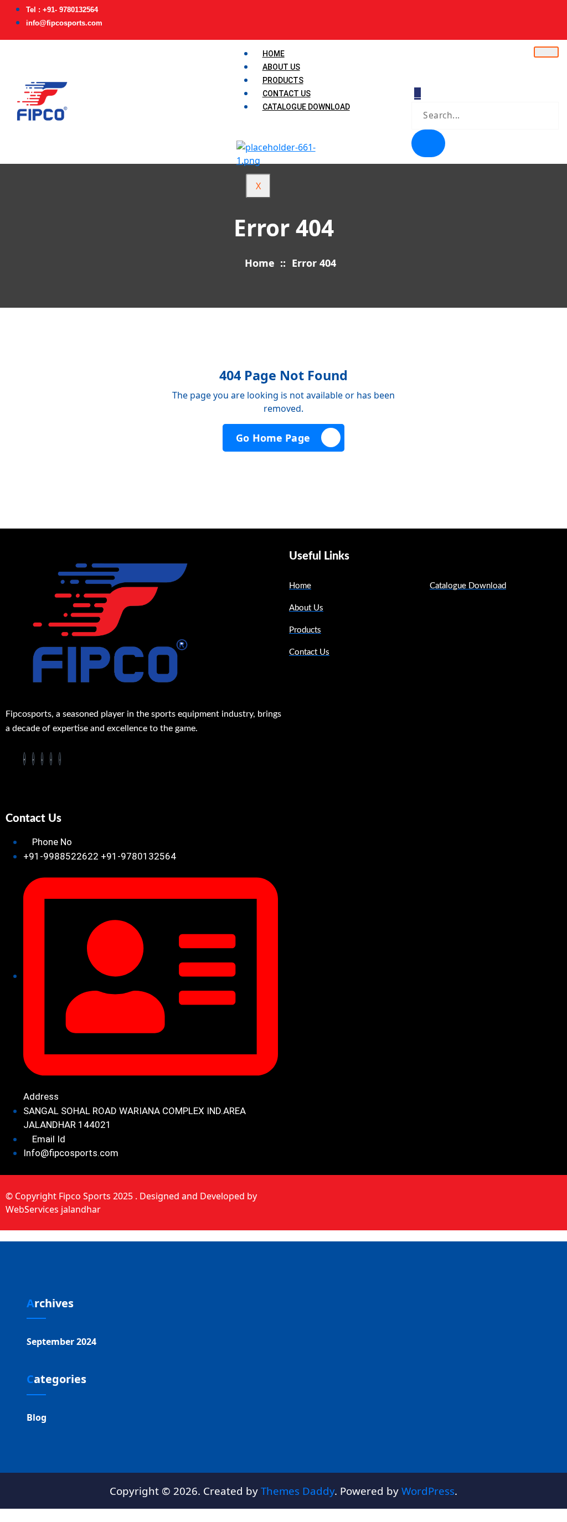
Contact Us (286, 93)
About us (281, 67)
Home (273, 53)
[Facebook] (532, 15)
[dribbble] (51, 758)
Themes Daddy (297, 1491)
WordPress (428, 1491)
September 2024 (61, 1341)
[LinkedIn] (547, 15)
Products (282, 80)
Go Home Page (273, 437)
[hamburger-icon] (546, 52)
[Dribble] (554, 15)
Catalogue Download (306, 106)
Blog (37, 1417)
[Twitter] (540, 15)
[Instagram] (561, 15)
